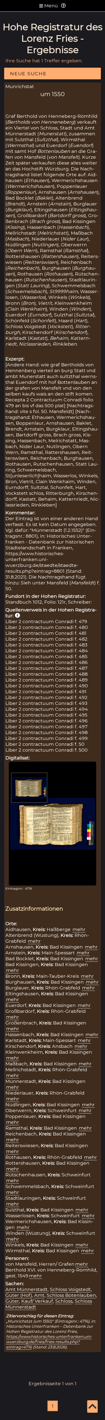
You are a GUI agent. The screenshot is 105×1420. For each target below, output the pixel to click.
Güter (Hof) (18, 1295)
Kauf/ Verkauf (37, 1301)
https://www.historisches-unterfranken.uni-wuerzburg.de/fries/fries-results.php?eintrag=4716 (49, 1341)
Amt (39, 1295)
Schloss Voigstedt (70, 1289)
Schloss (64, 1301)
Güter (12, 1301)
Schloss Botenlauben (71, 1295)
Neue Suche (28, 73)
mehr (79, 929)
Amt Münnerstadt (26, 1289)
